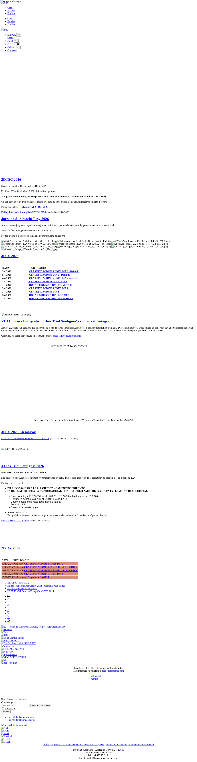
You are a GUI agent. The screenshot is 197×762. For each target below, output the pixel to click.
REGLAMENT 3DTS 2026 (15, 520)
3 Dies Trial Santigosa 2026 (22, 466)
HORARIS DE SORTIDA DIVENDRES (51, 298)
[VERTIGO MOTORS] (10, 640)
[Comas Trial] (12, 649)
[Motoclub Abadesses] (14, 725)
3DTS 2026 (9, 256)
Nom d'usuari (7, 699)
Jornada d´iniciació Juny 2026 (25, 219)
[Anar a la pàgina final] (8, 621)
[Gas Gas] (18, 643)
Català (10, 7)
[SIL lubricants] (3, 660)
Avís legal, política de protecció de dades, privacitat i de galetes (73, 744)
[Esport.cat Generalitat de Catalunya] (5, 741)
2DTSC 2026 (11, 179)
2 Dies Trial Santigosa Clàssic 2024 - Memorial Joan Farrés (36, 585)
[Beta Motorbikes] (4, 632)
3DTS (10, 40)
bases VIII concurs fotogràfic (67, 335)
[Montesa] (6, 629)
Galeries (11, 47)
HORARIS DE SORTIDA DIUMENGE (50, 285)
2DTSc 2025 (10, 548)
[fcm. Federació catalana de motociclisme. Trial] (6, 736)
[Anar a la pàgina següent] (8, 618)
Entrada (5, 712)
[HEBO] (7, 651)
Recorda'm (10, 708)
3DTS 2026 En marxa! (18, 432)
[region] (98, 160)
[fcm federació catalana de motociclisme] (5, 733)
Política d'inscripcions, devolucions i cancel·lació (130, 744)
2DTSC (11, 44)
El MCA (11, 34)
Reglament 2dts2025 (38, 577)
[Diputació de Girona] (5, 739)
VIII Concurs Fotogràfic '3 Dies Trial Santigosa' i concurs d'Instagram (57, 321)
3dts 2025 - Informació (18, 583)
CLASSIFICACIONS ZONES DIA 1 (48, 288)
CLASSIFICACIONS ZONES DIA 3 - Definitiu (54, 271)
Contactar (12, 50)
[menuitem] (101, 35)
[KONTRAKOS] (7, 646)
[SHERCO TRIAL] (12, 637)
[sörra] (9, 654)
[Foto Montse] (98, 682)
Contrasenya (7, 702)
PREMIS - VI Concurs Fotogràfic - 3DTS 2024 (30, 591)
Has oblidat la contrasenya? (20, 717)
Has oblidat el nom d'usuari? (21, 720)
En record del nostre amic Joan (22, 588)
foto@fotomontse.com (113, 670)
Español (11, 10)
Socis (10, 38)
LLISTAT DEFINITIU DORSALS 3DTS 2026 (25, 438)
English (11, 13)
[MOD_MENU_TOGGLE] (18, 35)
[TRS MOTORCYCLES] (5, 635)
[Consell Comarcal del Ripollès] (5, 730)
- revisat (53, 278)
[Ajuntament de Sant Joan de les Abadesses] (4, 728)
